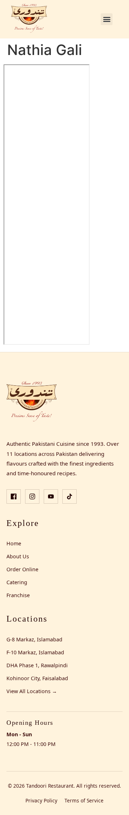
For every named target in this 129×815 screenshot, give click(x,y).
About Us (17, 556)
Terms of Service (84, 800)
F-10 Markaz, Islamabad (35, 652)
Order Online (22, 569)
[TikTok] (69, 496)
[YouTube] (51, 496)
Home (13, 543)
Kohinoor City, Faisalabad (37, 678)
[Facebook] (13, 496)
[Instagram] (32, 496)
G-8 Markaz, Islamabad (34, 639)
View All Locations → (31, 691)
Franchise (18, 595)
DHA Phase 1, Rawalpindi (37, 665)
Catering (16, 582)
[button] (107, 19)
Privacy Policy (41, 800)
